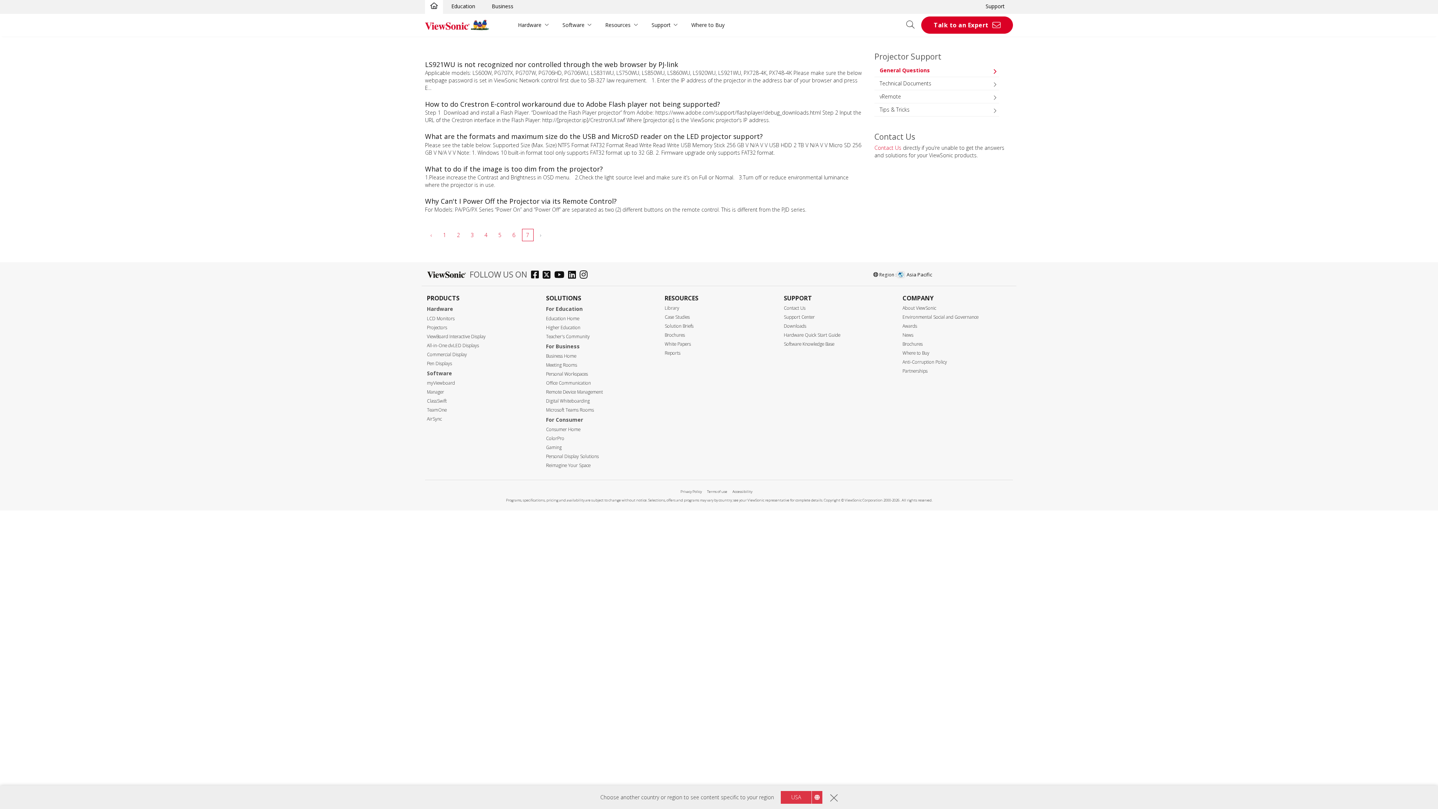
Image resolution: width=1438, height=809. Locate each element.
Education (463, 6)
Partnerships (915, 371)
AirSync (434, 419)
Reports (672, 353)
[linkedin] (574, 275)
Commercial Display (447, 354)
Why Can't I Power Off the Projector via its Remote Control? (521, 201)
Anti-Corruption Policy (924, 362)
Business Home (561, 356)
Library (672, 308)
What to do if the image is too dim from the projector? (514, 168)
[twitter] (548, 275)
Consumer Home (563, 429)
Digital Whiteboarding (568, 401)
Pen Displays (439, 363)
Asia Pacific (919, 274)
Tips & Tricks (895, 109)
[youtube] (561, 275)
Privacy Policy (691, 491)
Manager (435, 392)
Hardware (529, 24)
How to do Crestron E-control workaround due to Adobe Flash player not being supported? (572, 104)
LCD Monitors (441, 318)
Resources (618, 24)
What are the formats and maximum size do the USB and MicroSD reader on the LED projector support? (594, 136)
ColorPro (555, 438)
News (907, 335)
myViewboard (441, 383)
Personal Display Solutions (572, 456)
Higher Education (563, 327)
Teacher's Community (568, 336)
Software (573, 24)
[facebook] (537, 275)
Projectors (437, 327)
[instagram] (585, 275)
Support (995, 6)
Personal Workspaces (567, 374)
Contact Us (887, 147)
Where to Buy (708, 24)
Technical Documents (905, 83)
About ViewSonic (919, 308)
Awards (909, 326)
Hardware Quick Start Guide (812, 335)
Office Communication (568, 383)
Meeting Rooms (561, 365)
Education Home (562, 318)
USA (796, 797)
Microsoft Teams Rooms (570, 410)
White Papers (678, 344)
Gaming (554, 447)
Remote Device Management (574, 392)
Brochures (675, 335)
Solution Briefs (679, 326)
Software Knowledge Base (809, 344)
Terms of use (717, 491)
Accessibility (742, 491)
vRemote (890, 96)
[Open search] (913, 25)
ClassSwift (437, 401)
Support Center (799, 317)
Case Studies (677, 317)
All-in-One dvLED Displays (453, 345)
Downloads (795, 326)
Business (502, 6)
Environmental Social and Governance (940, 317)
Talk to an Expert (961, 25)
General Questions (905, 70)
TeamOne (437, 410)
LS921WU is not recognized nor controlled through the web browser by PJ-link (551, 64)
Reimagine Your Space (568, 465)
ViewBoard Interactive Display (456, 336)
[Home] (434, 6)
